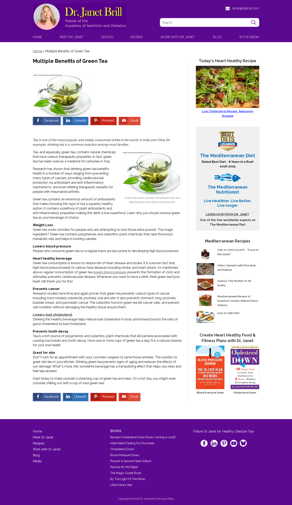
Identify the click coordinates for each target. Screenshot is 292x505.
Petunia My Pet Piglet (124, 467)
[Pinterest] (224, 444)
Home (37, 37)
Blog (217, 37)
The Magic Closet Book (125, 473)
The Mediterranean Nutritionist (228, 190)
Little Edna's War (121, 485)
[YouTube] (234, 444)
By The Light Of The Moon (127, 479)
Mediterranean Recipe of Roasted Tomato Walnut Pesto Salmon (237, 301)
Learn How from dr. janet (227, 214)
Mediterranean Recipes (227, 241)
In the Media (249, 37)
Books (107, 37)
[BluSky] (243, 442)
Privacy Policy (166, 498)
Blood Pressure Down (210, 392)
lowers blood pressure (109, 272)
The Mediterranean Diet (227, 155)
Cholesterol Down (244, 392)
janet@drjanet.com (246, 8)
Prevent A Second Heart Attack (130, 461)
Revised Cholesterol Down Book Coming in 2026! (143, 437)
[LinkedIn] (214, 444)
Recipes (137, 37)
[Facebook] (205, 444)
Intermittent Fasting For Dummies (132, 443)
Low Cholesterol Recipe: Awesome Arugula (227, 113)
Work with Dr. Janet (178, 37)
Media (37, 461)
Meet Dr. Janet (72, 37)
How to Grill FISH (228, 313)
